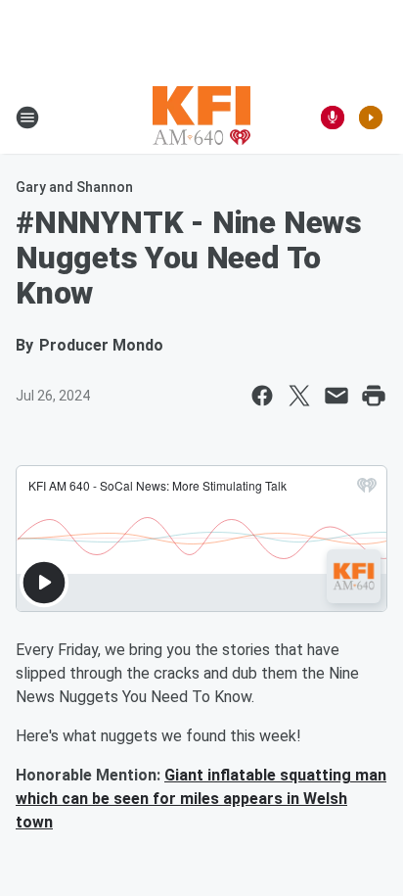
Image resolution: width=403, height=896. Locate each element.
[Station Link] (201, 117)
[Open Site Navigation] (27, 117)
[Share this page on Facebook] (262, 395)
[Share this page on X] (299, 395)
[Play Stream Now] (370, 117)
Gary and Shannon (74, 187)
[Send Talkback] (332, 117)
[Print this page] (373, 395)
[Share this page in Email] (336, 395)
